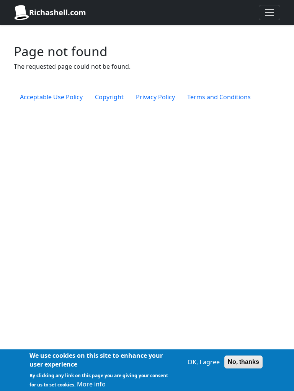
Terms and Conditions (219, 97)
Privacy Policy (155, 97)
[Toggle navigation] (269, 12)
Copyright (109, 97)
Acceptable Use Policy (51, 97)
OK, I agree (204, 362)
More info (91, 384)
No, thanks (243, 362)
